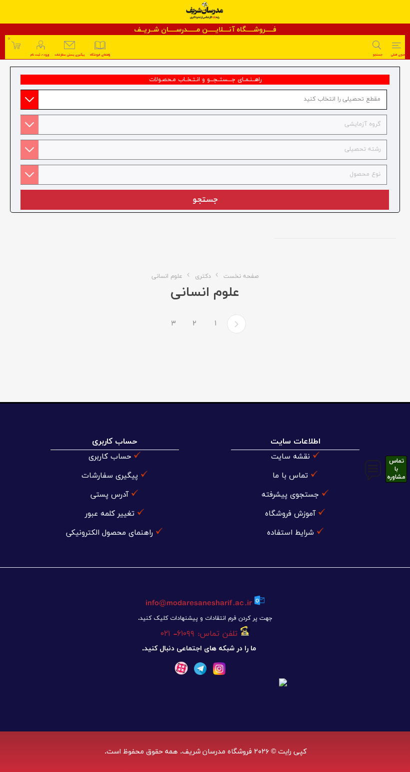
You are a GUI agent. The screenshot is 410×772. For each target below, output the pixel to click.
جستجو (205, 199)
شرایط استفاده (290, 533)
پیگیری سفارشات (110, 476)
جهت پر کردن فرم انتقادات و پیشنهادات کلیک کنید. (205, 618)
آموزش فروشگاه (290, 514)
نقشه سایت (290, 457)
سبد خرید (9, 39)
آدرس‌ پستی (109, 495)
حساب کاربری (109, 457)
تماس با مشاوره (396, 469)
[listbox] (202, 100)
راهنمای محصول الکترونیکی (109, 533)
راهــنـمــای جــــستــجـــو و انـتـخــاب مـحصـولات (205, 80)
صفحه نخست (241, 276)
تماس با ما (290, 476)
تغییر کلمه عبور (109, 514)
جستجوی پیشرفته (290, 495)
